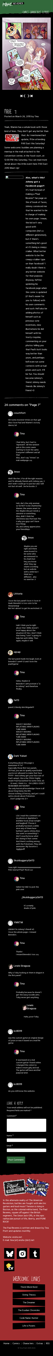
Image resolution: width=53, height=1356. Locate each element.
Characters (35, 12)
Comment (11, 1116)
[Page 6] (25, 96)
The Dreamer (29, 1302)
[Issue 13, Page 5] (32, 96)
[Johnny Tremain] (14, 196)
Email (9, 1145)
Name (9, 1135)
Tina (36, 116)
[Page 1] (21, 96)
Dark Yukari (20, 756)
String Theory (28, 1295)
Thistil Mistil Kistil (28, 1287)
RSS (48, 1343)
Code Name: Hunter (29, 1318)
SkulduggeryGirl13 (24, 861)
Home (6, 1343)
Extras (45, 12)
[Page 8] (26, 54)
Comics (25, 12)
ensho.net (17, 1237)
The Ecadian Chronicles (29, 1310)
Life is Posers (29, 1326)
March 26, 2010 (23, 116)
